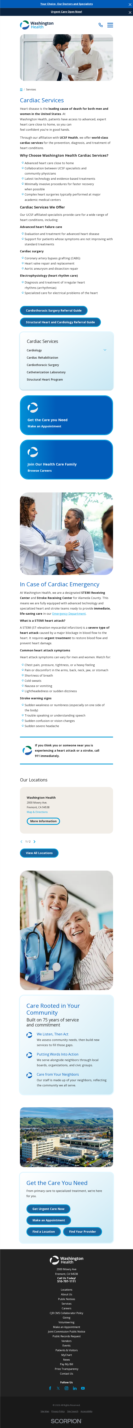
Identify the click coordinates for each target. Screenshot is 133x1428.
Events (66, 1345)
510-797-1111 (66, 1281)
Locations (66, 1289)
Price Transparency (66, 1369)
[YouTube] (83, 1388)
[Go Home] (21, 89)
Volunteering (66, 1322)
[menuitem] (64, 350)
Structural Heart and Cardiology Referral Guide (60, 322)
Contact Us (66, 1373)
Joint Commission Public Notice (66, 1331)
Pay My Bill (66, 1364)
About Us (66, 1294)
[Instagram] (66, 1388)
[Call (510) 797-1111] (100, 25)
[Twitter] (58, 1388)
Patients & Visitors (66, 1350)
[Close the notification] (130, 4)
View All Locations (39, 853)
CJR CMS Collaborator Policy (66, 1313)
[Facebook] (50, 1388)
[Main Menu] (110, 25)
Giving (66, 1317)
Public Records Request (67, 1336)
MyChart (66, 1355)
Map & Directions (37, 812)
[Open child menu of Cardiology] (105, 350)
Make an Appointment (66, 1327)
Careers (66, 1308)
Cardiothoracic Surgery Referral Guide (54, 310)
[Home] (36, 25)
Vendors (66, 1341)
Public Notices (66, 1299)
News (66, 1359)
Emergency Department (69, 614)
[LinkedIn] (75, 1388)
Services (67, 1303)
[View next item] (34, 841)
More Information (43, 821)
